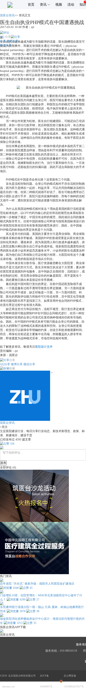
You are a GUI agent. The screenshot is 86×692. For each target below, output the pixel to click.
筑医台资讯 (7, 15)
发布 (3, 462)
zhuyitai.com (8, 686)
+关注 (4, 427)
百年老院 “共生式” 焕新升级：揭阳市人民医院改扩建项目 (37, 583)
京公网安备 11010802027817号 (74, 681)
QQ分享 (5, 364)
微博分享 (12, 41)
